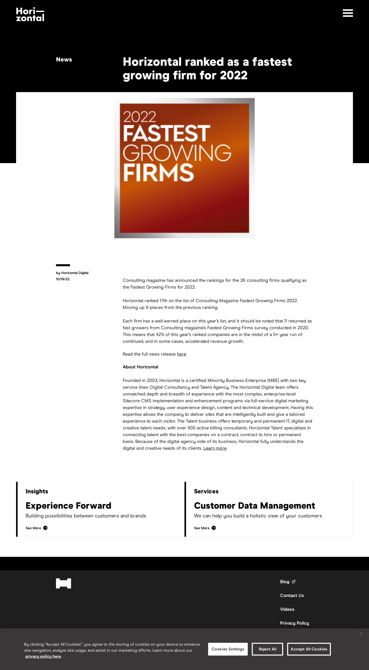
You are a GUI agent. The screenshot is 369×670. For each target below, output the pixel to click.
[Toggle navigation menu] (348, 13)
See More (37, 528)
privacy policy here (43, 656)
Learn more (215, 448)
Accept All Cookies (309, 649)
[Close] (360, 633)
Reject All (268, 649)
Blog (288, 581)
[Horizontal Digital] (30, 14)
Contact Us (292, 595)
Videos (287, 609)
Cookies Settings (228, 649)
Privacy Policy (294, 623)
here (181, 354)
